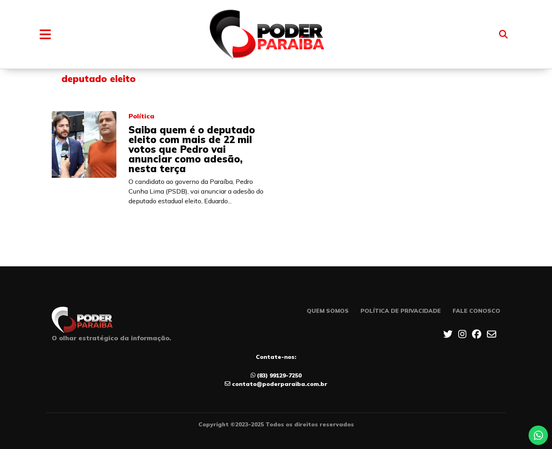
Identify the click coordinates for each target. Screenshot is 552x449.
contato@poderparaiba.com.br (279, 384)
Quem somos (328, 310)
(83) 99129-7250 (279, 375)
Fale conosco (476, 310)
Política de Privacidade (400, 310)
